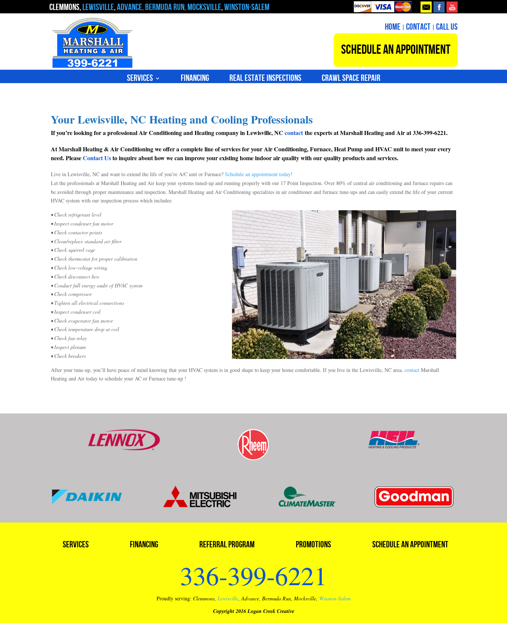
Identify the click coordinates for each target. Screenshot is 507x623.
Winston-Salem (335, 598)
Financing (195, 79)
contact (294, 132)
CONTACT (418, 27)
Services (140, 79)
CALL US (447, 27)
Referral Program (227, 546)
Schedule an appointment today (258, 174)
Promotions (313, 546)
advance (129, 7)
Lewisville (227, 598)
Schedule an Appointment (410, 546)
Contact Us (97, 158)
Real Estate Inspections (265, 79)
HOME (392, 27)
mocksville (204, 7)
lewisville (98, 7)
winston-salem (246, 7)
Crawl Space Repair (351, 79)
